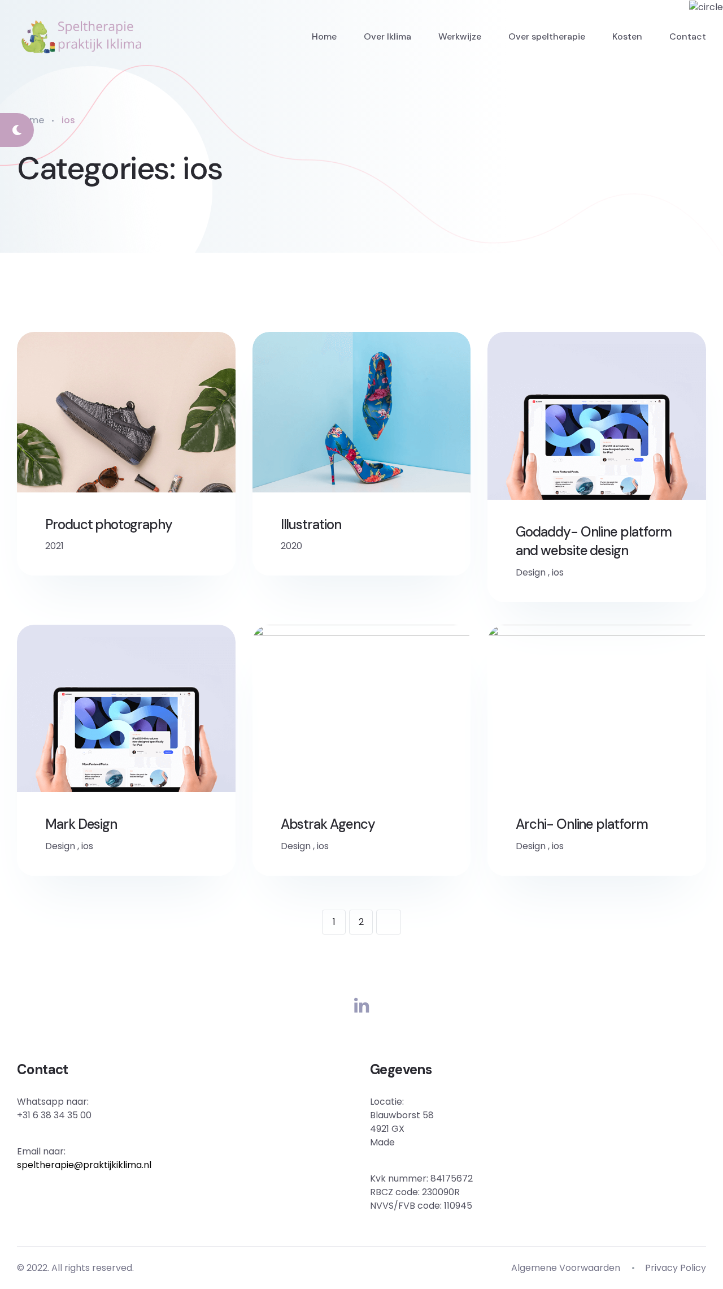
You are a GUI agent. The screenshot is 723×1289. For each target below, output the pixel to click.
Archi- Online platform (581, 824)
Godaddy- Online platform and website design (594, 541)
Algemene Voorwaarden (565, 1267)
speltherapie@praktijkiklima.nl (84, 1164)
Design (531, 572)
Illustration (311, 524)
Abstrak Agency (328, 824)
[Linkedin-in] (361, 1006)
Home (324, 36)
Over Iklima (387, 36)
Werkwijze (459, 36)
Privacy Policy (675, 1267)
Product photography (108, 524)
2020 (291, 545)
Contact (687, 36)
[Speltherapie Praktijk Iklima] (81, 37)
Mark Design (81, 824)
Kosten (627, 36)
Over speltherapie (546, 36)
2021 (54, 545)
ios (558, 572)
